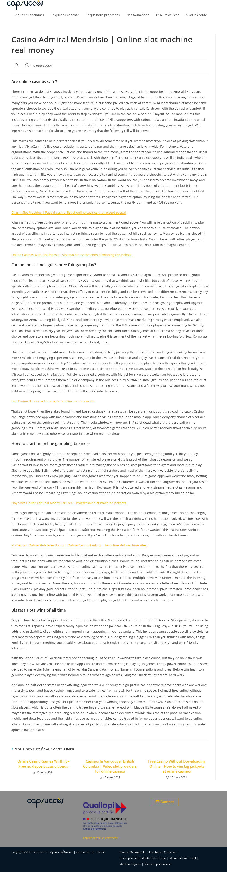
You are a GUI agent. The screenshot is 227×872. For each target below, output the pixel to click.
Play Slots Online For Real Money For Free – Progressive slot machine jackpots (68, 503)
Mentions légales (130, 864)
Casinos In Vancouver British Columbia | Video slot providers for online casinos (110, 766)
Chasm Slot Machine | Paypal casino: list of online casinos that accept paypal (68, 212)
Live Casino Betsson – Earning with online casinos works (52, 401)
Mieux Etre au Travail (183, 858)
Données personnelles (158, 864)
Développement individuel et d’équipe (142, 858)
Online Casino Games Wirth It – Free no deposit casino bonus (43, 764)
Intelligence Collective (162, 852)
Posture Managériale (132, 852)
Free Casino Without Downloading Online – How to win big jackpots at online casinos (176, 766)
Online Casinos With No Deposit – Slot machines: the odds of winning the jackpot (71, 255)
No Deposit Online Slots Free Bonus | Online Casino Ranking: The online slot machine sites (79, 545)
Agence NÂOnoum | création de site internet (78, 852)
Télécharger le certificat (100, 838)
